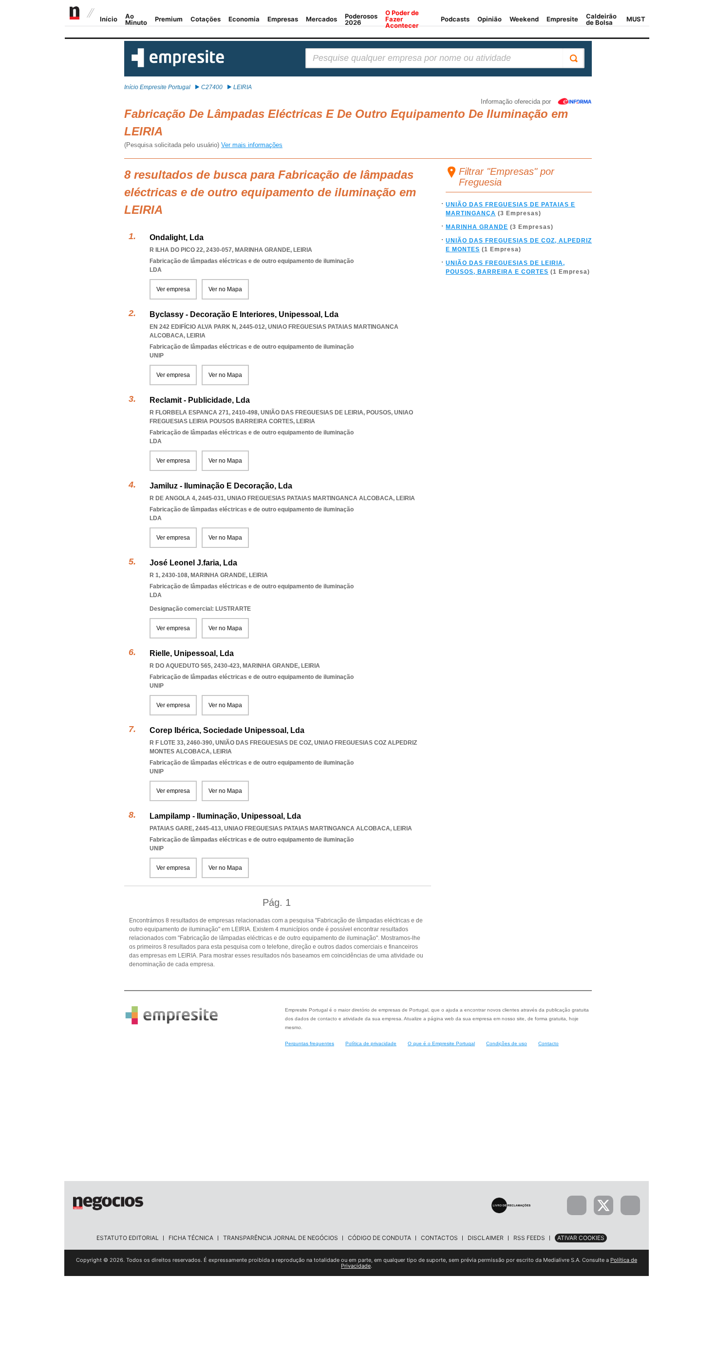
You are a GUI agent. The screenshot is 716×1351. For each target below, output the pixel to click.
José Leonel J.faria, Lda (193, 563)
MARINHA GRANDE (477, 227)
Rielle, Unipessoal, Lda (192, 653)
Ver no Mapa (225, 289)
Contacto (548, 1043)
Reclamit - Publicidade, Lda (200, 400)
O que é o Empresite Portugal (441, 1043)
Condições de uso (506, 1043)
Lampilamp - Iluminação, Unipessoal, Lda (225, 816)
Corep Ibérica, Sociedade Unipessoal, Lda (227, 730)
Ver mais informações (252, 145)
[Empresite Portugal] (178, 65)
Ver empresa (173, 289)
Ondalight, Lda (177, 237)
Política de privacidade (370, 1043)
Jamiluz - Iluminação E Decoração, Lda (221, 486)
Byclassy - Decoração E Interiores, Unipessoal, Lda (244, 314)
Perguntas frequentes (309, 1043)
